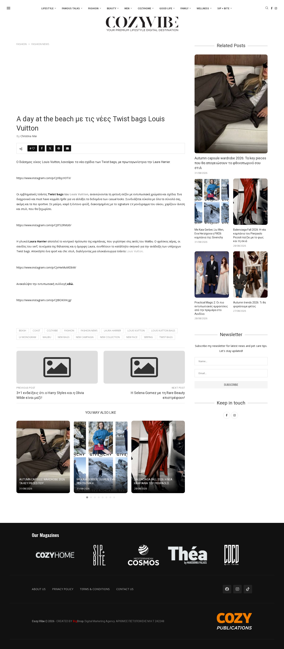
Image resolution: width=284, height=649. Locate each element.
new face (131, 337)
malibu (47, 337)
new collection (110, 337)
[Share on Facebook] (42, 148)
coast (36, 330)
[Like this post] (33, 148)
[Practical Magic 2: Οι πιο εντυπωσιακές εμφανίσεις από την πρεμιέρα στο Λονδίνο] (212, 274)
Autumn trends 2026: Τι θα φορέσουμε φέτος (249, 304)
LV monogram (27, 337)
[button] (21, 459)
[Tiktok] (248, 589)
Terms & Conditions (95, 589)
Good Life (165, 8)
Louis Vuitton (134, 251)
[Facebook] (272, 8)
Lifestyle (47, 8)
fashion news (89, 330)
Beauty (111, 8)
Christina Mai (28, 136)
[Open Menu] (8, 8)
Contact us (124, 589)
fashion (69, 330)
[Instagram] (276, 8)
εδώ (70, 284)
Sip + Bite (223, 8)
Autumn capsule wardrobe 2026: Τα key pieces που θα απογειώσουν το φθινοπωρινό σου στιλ (230, 163)
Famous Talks (71, 8)
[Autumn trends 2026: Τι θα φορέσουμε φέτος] (250, 274)
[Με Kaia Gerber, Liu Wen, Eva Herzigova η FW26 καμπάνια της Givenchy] (100, 457)
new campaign (85, 337)
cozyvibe (52, 330)
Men (126, 8)
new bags (63, 337)
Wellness (203, 8)
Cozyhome (144, 8)
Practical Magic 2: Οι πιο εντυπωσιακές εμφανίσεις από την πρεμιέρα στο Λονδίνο (211, 308)
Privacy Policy (62, 589)
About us (39, 589)
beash (22, 330)
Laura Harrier (112, 330)
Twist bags (166, 337)
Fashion (93, 8)
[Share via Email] (67, 148)
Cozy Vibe (38, 621)
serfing (148, 337)
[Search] (267, 8)
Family (184, 8)
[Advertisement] (100, 76)
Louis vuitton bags (163, 330)
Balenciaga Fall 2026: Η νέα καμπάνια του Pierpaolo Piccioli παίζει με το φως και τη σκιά (249, 235)
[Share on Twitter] (50, 148)
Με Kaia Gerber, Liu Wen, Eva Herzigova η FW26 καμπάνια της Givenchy (209, 233)
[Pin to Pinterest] (58, 148)
